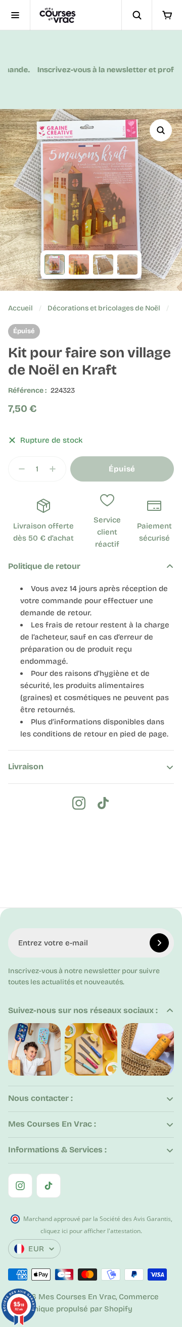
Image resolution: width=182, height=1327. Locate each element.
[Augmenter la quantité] (55, 469)
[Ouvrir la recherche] (136, 15)
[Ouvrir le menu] (15, 15)
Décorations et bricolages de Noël (104, 308)
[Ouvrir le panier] (167, 15)
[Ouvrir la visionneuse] (161, 130)
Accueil (20, 308)
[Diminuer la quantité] (18, 469)
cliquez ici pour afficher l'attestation (90, 1231)
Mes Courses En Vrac (77, 1296)
